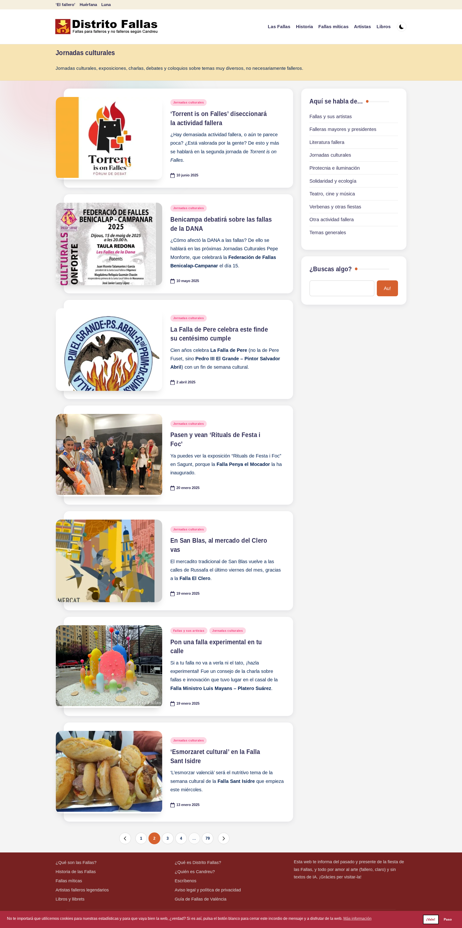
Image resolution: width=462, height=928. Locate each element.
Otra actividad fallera (331, 219)
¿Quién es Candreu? (195, 871)
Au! (387, 288)
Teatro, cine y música (332, 193)
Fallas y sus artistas (189, 630)
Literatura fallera (326, 142)
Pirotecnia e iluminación (334, 168)
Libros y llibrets (70, 899)
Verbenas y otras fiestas (335, 206)
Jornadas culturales (188, 102)
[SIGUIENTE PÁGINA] (224, 838)
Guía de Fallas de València (200, 899)
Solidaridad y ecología (332, 181)
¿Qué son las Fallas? (76, 862)
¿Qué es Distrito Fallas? (198, 862)
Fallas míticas (69, 880)
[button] (125, 838)
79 (207, 838)
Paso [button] (448, 919)
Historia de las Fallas (76, 871)
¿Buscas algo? (330, 269)
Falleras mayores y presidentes (342, 129)
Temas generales (327, 232)
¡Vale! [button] (430, 919)
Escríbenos (185, 880)
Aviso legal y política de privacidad (208, 890)
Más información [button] (357, 918)
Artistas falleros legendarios (82, 890)
